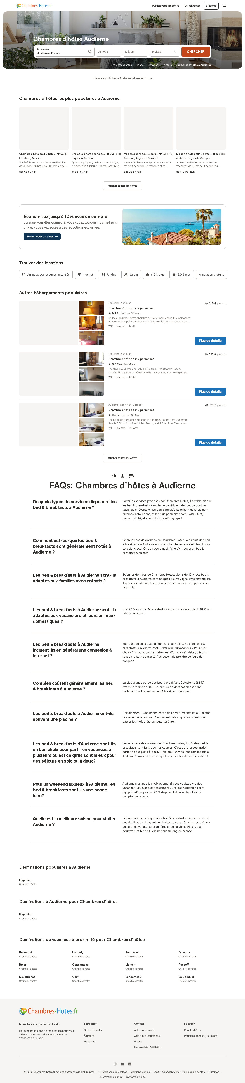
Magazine (89, 1041)
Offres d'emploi (93, 1030)
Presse (138, 1041)
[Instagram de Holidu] (115, 1064)
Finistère (167, 64)
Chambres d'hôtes (121, 64)
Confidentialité (170, 1071)
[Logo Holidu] (34, 6)
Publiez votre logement (165, 5)
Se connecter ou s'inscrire (42, 236)
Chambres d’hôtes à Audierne (193, 64)
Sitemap (214, 1071)
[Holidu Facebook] (129, 1064)
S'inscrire (211, 5)
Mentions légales (140, 1071)
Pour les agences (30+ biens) (201, 1035)
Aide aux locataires (145, 1030)
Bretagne (152, 64)
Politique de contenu (194, 1071)
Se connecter (192, 5)
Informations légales (110, 1076)
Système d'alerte (136, 1076)
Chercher (195, 51)
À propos (89, 1035)
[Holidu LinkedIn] (122, 1064)
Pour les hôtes (192, 1030)
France (140, 64)
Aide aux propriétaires (147, 1035)
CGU (156, 1071)
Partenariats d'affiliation (147, 1047)
